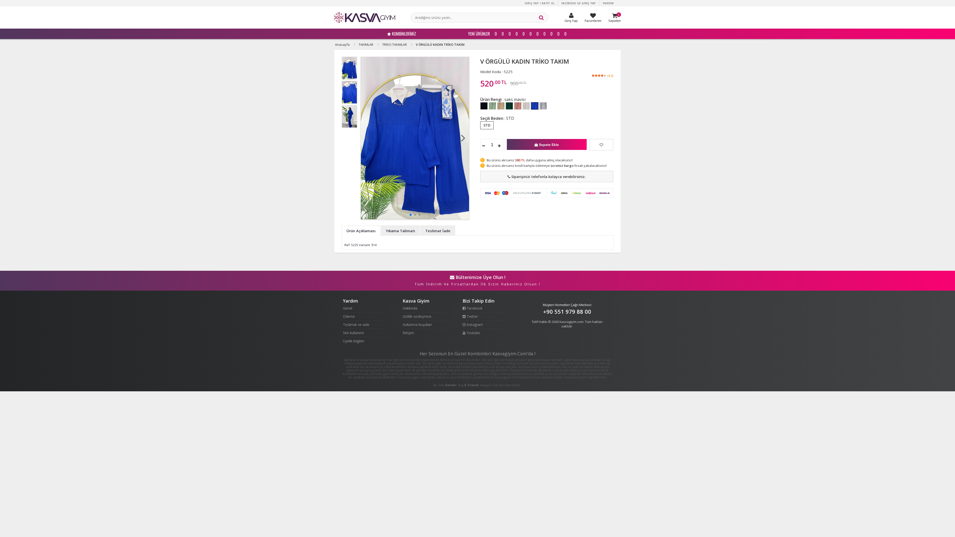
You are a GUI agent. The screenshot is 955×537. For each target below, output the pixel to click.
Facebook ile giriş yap (579, 3)
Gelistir (451, 385)
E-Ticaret (472, 385)
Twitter (472, 316)
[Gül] (518, 106)
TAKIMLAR (366, 44)
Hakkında (410, 308)
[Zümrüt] (509, 106)
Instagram (474, 324)
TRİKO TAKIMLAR (394, 44)
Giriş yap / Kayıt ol (540, 3)
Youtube (473, 332)
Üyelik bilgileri (353, 341)
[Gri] (543, 106)
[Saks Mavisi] (534, 106)
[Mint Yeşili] (492, 106)
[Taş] (526, 106)
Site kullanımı (353, 332)
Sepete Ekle (548, 145)
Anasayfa (342, 44)
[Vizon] (501, 106)
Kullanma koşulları (417, 324)
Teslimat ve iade (356, 324)
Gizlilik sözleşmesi (417, 316)
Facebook (474, 308)
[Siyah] (484, 106)
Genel (347, 308)
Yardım (608, 3)
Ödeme (349, 316)
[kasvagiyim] (364, 17)
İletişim (408, 332)
